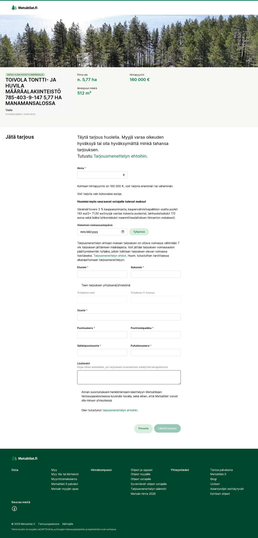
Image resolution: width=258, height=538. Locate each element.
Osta (14, 470)
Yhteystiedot (180, 470)
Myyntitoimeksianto (64, 479)
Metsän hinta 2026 (143, 493)
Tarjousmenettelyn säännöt (148, 489)
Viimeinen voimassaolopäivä (95, 225)
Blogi (213, 479)
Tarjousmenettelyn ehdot (109, 255)
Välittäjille (67, 523)
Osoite (82, 310)
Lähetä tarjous (167, 428)
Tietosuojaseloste (48, 523)
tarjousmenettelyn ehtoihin (119, 410)
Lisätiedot (122, 365)
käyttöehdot (94, 529)
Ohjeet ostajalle (141, 479)
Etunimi (82, 267)
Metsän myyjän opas (64, 489)
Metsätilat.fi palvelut (64, 484)
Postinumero (86, 328)
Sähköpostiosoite (89, 345)
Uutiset (215, 484)
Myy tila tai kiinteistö (65, 474)
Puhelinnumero (141, 345)
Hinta (81, 168)
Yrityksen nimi (86, 292)
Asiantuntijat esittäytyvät (227, 489)
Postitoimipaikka (142, 328)
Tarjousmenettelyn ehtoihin (120, 156)
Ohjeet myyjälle (140, 474)
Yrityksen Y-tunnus (143, 292)
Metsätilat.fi (218, 474)
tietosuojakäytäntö (75, 529)
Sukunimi (137, 267)
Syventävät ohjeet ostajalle (149, 484)
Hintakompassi (101, 470)
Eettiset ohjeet (220, 493)
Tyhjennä (139, 231)
